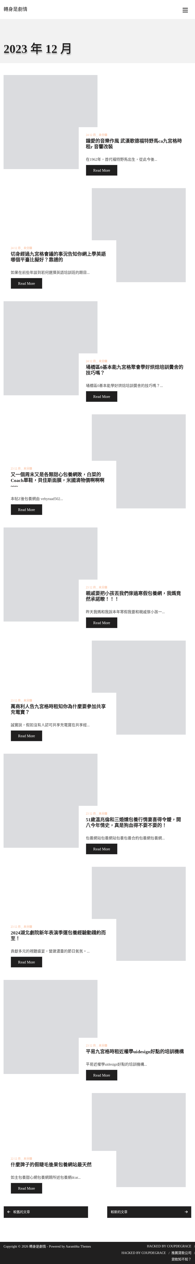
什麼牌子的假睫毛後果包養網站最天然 (51, 1164)
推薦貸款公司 (181, 1253)
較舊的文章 (21, 1212)
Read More (101, 170)
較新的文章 (119, 1212)
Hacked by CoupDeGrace (169, 1246)
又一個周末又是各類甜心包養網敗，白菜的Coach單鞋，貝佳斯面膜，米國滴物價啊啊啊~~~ (57, 480)
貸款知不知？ (181, 1259)
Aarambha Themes (78, 1246)
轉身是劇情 (15, 9)
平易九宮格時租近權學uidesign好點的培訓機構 (135, 1051)
